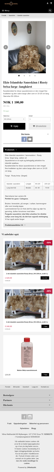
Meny (6, 11)
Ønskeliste (40, 126)
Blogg (33, 428)
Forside (4, 15)
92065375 (48, 434)
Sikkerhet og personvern (39, 423)
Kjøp (16, 126)
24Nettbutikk (31, 467)
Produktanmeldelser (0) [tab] (14, 225)
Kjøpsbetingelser (20, 423)
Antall (31, 116)
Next (50, 46)
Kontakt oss (45, 387)
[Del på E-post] (30, 139)
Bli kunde (16, 387)
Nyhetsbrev (24, 428)
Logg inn (35, 387)
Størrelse (6, 116)
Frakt (9, 423)
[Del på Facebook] (24, 139)
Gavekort (26, 387)
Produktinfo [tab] (9, 149)
